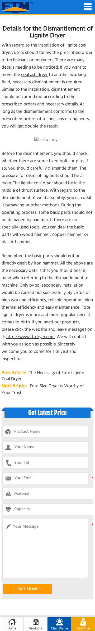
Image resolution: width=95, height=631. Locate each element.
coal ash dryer (34, 75)
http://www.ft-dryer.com (30, 337)
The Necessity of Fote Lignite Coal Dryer (43, 376)
